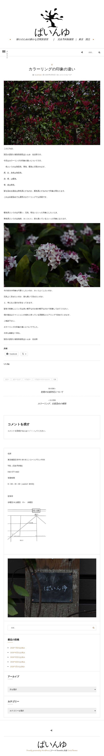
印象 (55, 379)
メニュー (7, 53)
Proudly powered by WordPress (38, 750)
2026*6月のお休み (17, 652)
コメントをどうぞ (65, 75)
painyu (39, 75)
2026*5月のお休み (17, 657)
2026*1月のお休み (17, 666)
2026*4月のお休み (17, 662)
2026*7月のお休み (17, 648)
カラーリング (17, 379)
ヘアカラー (27, 379)
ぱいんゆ (52, 32)
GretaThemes (72, 750)
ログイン (30, 431)
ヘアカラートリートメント (42, 379)
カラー (7, 379)
